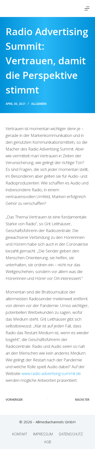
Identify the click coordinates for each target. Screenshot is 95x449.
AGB (47, 442)
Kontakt (19, 434)
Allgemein (39, 104)
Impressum (43, 434)
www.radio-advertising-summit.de (51, 373)
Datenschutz (71, 434)
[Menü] (87, 8)
